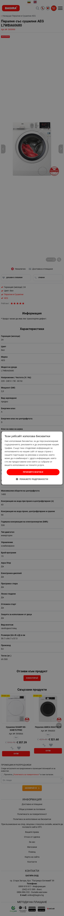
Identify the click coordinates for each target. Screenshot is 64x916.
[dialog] (32, 458)
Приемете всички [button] (33, 472)
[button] (32, 479)
